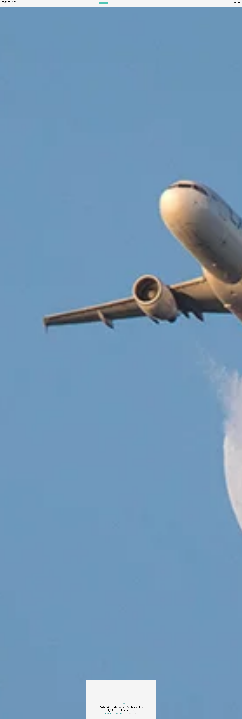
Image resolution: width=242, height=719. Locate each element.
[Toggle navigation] (235, 3)
